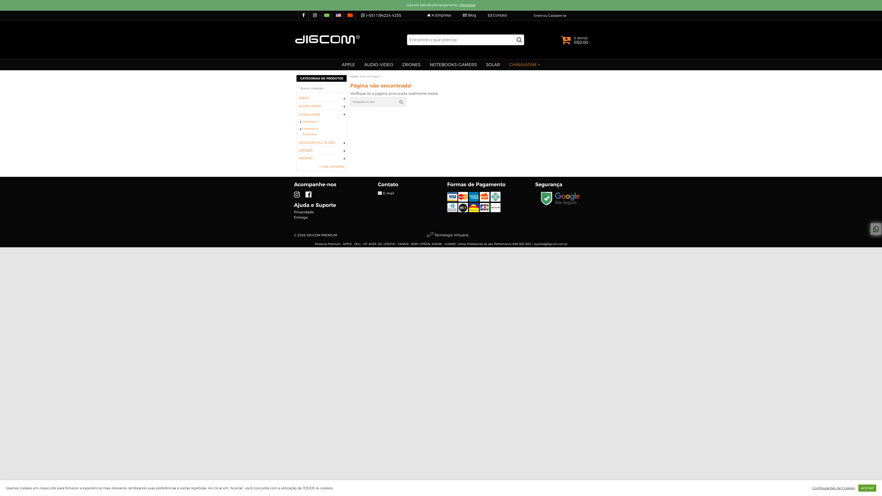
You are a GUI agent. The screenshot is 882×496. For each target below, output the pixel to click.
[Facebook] (304, 15)
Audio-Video (378, 64)
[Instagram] (315, 15)
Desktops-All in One (317, 143)
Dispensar (467, 5)
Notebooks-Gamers (453, 64)
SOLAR (493, 64)
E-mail (388, 193)
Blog (472, 15)
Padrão (306, 158)
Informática (310, 128)
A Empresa (441, 15)
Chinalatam (523, 64)
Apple (348, 64)
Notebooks (309, 134)
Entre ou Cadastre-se (550, 16)
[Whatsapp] (876, 229)
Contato (500, 15)
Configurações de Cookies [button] (833, 488)
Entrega (301, 217)
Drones (411, 64)
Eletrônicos (309, 121)
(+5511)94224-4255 (383, 15)
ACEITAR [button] (867, 488)
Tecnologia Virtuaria (452, 235)
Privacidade (304, 212)
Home (354, 76)
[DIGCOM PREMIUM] (327, 39)
